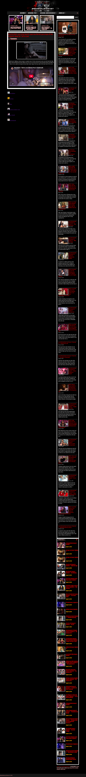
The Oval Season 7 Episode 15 (72, 744)
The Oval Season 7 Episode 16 (72, 602)
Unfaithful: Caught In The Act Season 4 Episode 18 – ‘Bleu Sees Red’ (31, 28)
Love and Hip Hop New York (65, 766)
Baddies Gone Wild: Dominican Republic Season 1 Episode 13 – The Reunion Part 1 (72, 663)
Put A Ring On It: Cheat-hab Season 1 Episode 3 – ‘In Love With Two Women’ (72, 696)
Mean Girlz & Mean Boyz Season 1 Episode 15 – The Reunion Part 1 (71, 671)
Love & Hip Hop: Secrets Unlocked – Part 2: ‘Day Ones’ (72, 136)
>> (65, 44)
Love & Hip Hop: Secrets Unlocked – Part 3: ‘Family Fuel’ (72, 121)
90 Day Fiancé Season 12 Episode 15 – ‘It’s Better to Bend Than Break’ (71, 688)
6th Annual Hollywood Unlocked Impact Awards (71, 758)
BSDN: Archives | (48, 13)
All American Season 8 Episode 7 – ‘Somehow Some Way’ (72, 616)
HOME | (23, 13)
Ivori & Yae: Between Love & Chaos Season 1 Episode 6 (71, 737)
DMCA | (62, 13)
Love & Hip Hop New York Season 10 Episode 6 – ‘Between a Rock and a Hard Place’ (72, 442)
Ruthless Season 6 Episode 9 (71, 609)
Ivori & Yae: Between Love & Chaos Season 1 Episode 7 (15, 28)
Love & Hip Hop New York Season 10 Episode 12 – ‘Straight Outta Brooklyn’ (72, 255)
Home (58, 766)
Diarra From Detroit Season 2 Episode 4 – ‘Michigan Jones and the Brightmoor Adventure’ (72, 720)
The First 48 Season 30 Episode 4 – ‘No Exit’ (70, 624)
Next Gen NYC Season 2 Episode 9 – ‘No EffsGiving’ (71, 572)
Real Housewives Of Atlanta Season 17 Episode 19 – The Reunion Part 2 (71, 632)
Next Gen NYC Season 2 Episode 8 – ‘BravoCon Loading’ (70, 730)
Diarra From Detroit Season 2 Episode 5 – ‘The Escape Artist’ (46, 28)
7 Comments (13, 39)
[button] (8, 23)
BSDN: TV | (32, 13)
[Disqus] (31, 107)
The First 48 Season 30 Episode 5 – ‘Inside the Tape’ (71, 565)
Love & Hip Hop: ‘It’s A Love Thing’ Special (72, 89)
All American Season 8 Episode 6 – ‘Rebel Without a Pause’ (72, 751)
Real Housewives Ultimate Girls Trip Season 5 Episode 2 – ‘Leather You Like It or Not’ (72, 640)
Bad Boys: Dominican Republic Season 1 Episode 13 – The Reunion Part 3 (72, 679)
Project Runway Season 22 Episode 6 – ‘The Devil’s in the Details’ (72, 712)
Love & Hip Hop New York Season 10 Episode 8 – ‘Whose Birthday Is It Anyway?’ (72, 371)
